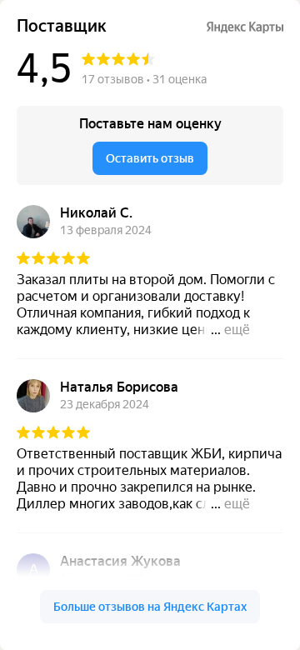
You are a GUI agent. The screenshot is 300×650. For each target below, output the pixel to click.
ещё (237, 330)
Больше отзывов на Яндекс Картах (150, 606)
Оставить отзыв (150, 158)
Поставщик (62, 26)
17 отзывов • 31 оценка (144, 79)
